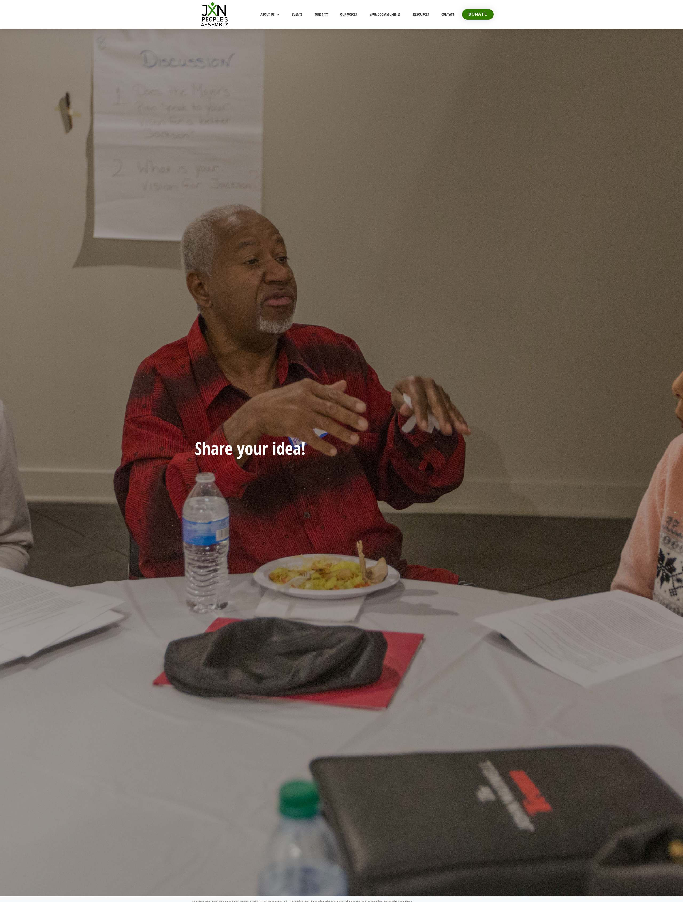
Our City (321, 14)
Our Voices (348, 14)
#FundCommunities (385, 14)
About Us (267, 14)
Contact (447, 14)
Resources (421, 14)
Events (297, 14)
